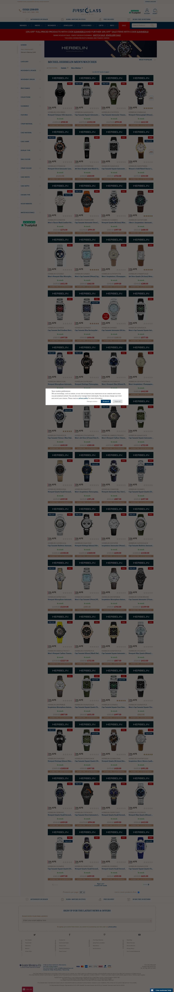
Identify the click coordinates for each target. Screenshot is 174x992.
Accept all (106, 401)
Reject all (117, 401)
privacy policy (83, 398)
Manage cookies (92, 401)
